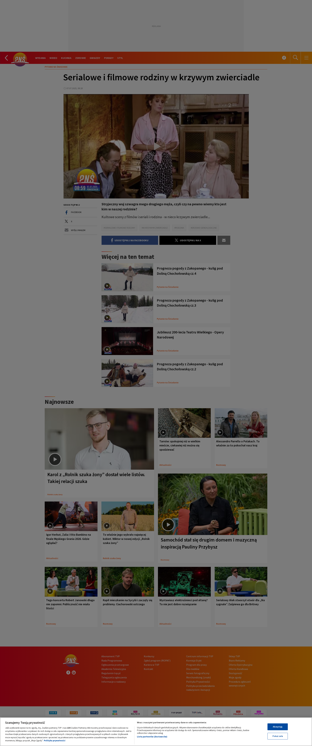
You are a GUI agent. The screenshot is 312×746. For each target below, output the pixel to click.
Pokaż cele (278, 736)
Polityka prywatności (54, 740)
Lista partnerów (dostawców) (152, 736)
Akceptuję (277, 726)
